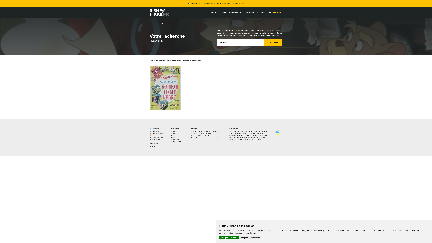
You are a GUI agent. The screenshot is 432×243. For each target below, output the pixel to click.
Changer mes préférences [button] (250, 238)
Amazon (152, 146)
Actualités (223, 12)
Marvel (173, 137)
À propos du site (155, 131)
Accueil (214, 12)
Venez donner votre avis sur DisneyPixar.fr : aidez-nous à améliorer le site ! (217, 3)
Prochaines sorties (235, 12)
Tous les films (249, 12)
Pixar (172, 135)
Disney (173, 133)
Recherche (277, 12)
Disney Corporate (176, 141)
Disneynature (175, 139)
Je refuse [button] (233, 238)
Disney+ (173, 131)
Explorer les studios (264, 12)
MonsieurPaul (213, 138)
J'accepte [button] (224, 238)
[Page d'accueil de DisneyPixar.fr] (159, 12)
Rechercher (273, 42)
